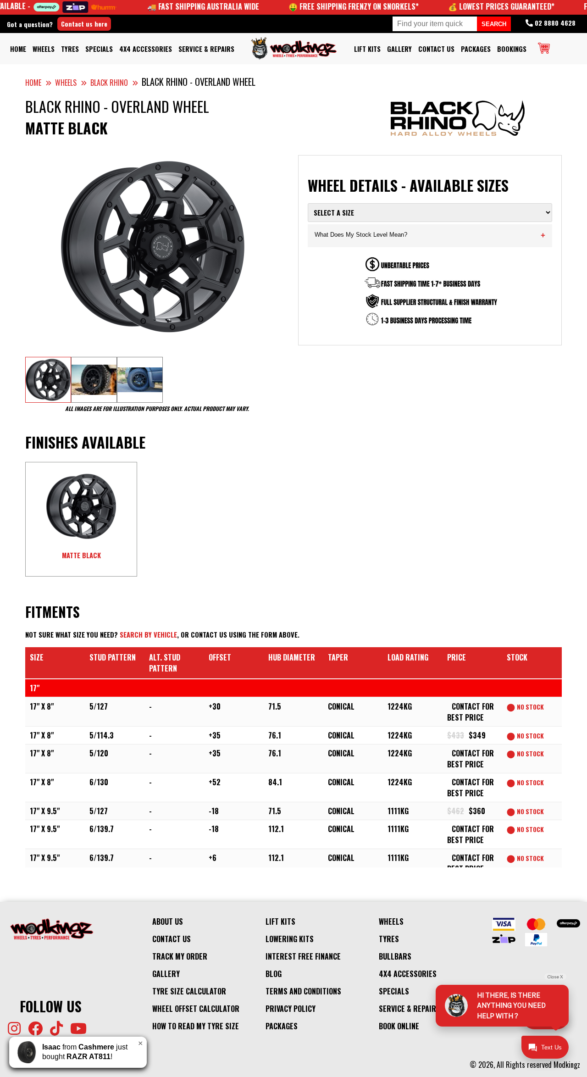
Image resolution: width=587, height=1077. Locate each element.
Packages (476, 49)
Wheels (44, 49)
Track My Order (179, 956)
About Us (167, 921)
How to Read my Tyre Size (195, 1026)
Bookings (511, 49)
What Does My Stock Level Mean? (430, 235)
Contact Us (436, 49)
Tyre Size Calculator (189, 991)
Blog (274, 973)
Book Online (399, 1026)
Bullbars (395, 956)
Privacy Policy (291, 1008)
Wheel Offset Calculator (195, 1008)
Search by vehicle (148, 634)
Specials (99, 49)
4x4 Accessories (145, 49)
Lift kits (367, 49)
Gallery (399, 49)
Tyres (70, 49)
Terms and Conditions (303, 991)
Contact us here (84, 23)
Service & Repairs (206, 49)
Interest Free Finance (303, 956)
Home (18, 49)
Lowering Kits (290, 938)
